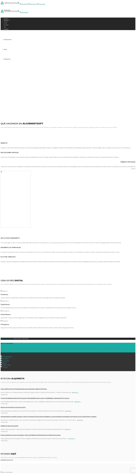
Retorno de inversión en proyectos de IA (13, 407)
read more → (75, 392)
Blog (5, 49)
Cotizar (5, 22)
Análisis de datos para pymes (9, 426)
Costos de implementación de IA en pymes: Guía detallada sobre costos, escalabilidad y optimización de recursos (35, 398)
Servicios (6, 20)
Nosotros (6, 18)
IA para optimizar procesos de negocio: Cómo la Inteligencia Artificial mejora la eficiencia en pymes (31, 435)
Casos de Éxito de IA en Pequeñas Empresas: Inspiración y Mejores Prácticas (24, 389)
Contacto (7, 59)
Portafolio (7, 39)
